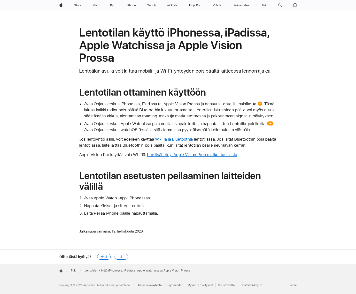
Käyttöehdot (175, 285)
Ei (121, 256)
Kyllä (104, 256)
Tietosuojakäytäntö (150, 285)
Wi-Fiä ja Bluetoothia (174, 139)
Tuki (74, 270)
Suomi (293, 285)
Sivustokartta (226, 285)
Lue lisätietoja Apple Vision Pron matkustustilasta (192, 154)
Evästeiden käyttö (251, 285)
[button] (280, 5)
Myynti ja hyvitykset (200, 285)
